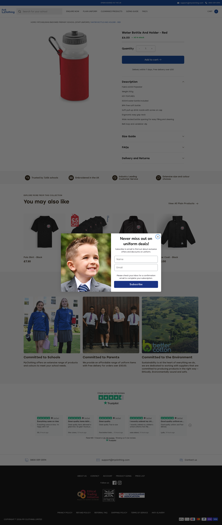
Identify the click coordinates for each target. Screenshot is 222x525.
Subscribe (136, 284)
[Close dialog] (158, 236)
